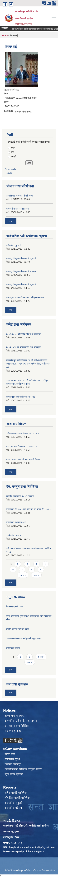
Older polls (10, 169)
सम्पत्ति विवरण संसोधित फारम (17, 629)
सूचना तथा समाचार (14, 715)
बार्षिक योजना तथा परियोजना (17, 208)
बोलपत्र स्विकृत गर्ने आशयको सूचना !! (21, 258)
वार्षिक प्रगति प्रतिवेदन (16, 792)
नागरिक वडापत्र (13, 764)
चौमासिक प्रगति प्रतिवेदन (17, 797)
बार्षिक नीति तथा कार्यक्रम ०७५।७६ (20, 397)
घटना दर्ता (10, 754)
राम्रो (13, 147)
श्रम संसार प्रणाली (14, 774)
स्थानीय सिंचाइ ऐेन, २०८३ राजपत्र (20, 496)
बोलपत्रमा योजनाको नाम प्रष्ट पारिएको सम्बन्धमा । (26, 297)
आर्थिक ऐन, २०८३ (13, 535)
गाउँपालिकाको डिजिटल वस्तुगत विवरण (23, 769)
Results (8, 173)
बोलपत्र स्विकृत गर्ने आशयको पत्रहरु (21, 271)
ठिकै (12, 152)
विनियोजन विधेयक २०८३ (16, 522)
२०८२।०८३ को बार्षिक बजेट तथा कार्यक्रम (23, 347)
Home (5, 35)
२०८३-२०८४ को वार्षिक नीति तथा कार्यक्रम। (24, 334)
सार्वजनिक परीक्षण (13, 807)
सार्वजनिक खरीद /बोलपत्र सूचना (21, 720)
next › (23, 575)
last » (36, 575)
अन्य (10, 221)
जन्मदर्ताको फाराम (13, 648)
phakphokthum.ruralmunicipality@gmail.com (31, 847)
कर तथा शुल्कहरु (13, 730)
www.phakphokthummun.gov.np (28, 851)
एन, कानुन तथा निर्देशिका (17, 725)
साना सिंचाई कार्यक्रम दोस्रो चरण (19, 195)
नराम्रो (13, 156)
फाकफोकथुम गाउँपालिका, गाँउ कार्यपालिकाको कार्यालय (25, 825)
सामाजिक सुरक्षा (12, 759)
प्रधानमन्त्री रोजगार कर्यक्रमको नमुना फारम (23, 638)
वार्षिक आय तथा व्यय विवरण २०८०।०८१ (22, 433)
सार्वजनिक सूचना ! (13, 245)
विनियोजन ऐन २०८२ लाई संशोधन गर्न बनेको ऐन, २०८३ (28, 509)
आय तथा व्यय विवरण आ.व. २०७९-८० (21, 446)
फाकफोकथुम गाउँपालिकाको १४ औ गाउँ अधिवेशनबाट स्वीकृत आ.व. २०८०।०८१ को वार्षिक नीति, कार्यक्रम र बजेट (28, 364)
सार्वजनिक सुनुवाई (13, 802)
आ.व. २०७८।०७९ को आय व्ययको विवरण (23, 459)
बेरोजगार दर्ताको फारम (14, 606)
